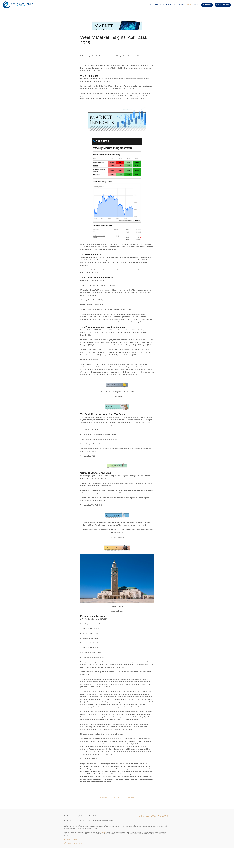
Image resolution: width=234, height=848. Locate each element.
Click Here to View (148, 816)
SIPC (105, 832)
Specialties (154, 4)
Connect (196, 4)
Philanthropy (179, 4)
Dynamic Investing (166, 4)
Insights (189, 4)
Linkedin (131, 797)
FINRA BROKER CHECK (223, 4)
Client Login (207, 4)
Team (146, 4)
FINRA (101, 832)
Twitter (117, 797)
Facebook (103, 797)
